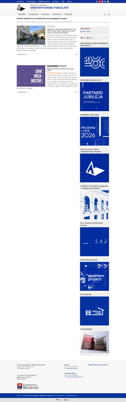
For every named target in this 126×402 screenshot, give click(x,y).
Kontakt (69, 1)
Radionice (51, 26)
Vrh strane (104, 395)
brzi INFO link (20, 1)
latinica (89, 31)
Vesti (50, 21)
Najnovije (44, 21)
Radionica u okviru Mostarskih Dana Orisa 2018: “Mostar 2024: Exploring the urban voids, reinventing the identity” (61, 31)
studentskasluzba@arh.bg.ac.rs (75, 377)
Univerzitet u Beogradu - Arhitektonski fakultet (29, 21)
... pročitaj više (21, 54)
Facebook (96, 1)
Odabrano (62, 66)
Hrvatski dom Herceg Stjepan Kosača (62, 21)
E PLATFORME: (31, 1)
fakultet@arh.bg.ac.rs (72, 368)
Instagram (108, 1)
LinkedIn (105, 1)
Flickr (102, 1)
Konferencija (52, 66)
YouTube (99, 1)
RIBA (63, 1)
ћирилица (83, 31)
